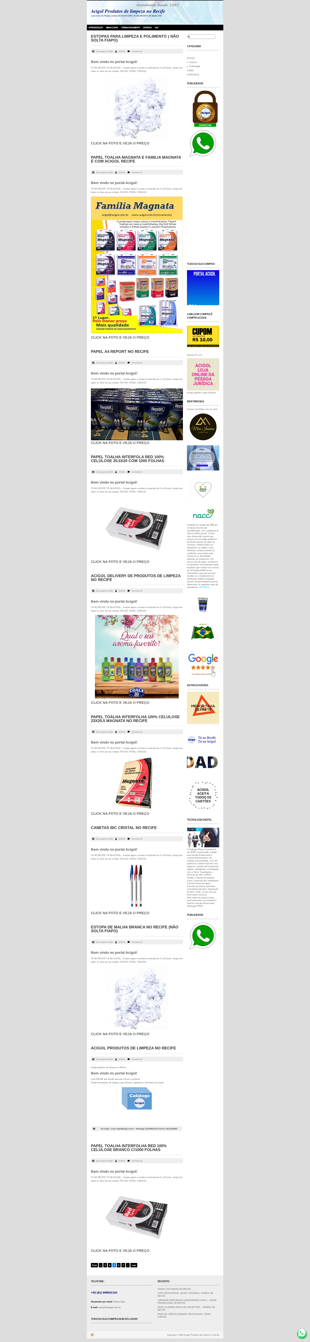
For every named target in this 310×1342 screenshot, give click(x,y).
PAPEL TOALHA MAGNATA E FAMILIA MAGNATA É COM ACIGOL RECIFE (136, 159)
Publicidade (194, 66)
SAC (157, 27)
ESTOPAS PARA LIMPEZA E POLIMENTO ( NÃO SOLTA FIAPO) (135, 38)
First (94, 1265)
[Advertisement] (203, 208)
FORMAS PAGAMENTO (130, 27)
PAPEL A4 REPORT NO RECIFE (120, 351)
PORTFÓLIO (193, 75)
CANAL (190, 70)
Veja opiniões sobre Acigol (201, 392)
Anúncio (193, 62)
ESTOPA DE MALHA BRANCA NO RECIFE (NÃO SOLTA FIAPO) (134, 929)
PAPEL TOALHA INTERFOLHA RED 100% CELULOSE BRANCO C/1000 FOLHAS (129, 1148)
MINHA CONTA (112, 27)
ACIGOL (122, 51)
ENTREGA (147, 27)
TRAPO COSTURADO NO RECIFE (174, 1289)
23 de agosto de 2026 (104, 51)
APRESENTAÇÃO (95, 27)
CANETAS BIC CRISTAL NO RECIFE (124, 827)
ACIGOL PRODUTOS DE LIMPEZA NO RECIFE (133, 1048)
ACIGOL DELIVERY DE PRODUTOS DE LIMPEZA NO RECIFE (136, 578)
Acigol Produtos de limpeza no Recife (128, 11)
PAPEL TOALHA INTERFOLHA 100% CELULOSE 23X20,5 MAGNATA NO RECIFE (135, 719)
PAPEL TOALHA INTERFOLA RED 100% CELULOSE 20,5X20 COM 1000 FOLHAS (127, 459)
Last (134, 1265)
